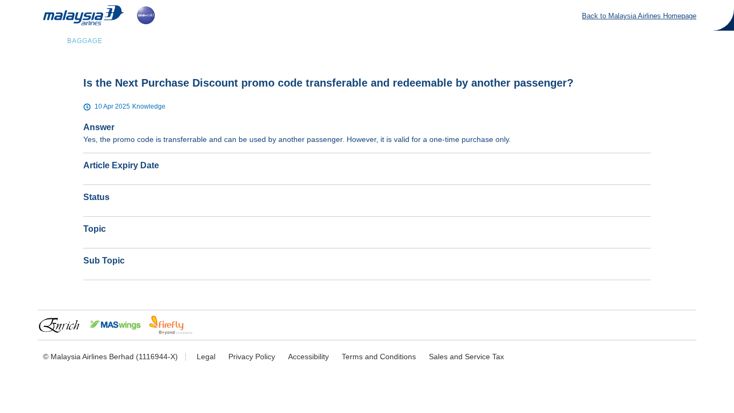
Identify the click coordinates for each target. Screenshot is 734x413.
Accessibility (308, 356)
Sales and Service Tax (466, 356)
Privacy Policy (251, 356)
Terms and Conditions (379, 356)
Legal (206, 356)
